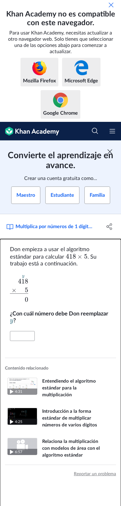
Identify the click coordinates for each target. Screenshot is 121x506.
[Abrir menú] (112, 131)
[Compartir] (109, 226)
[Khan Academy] (29, 131)
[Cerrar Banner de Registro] (110, 151)
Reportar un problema (95, 474)
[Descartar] (111, 5)
